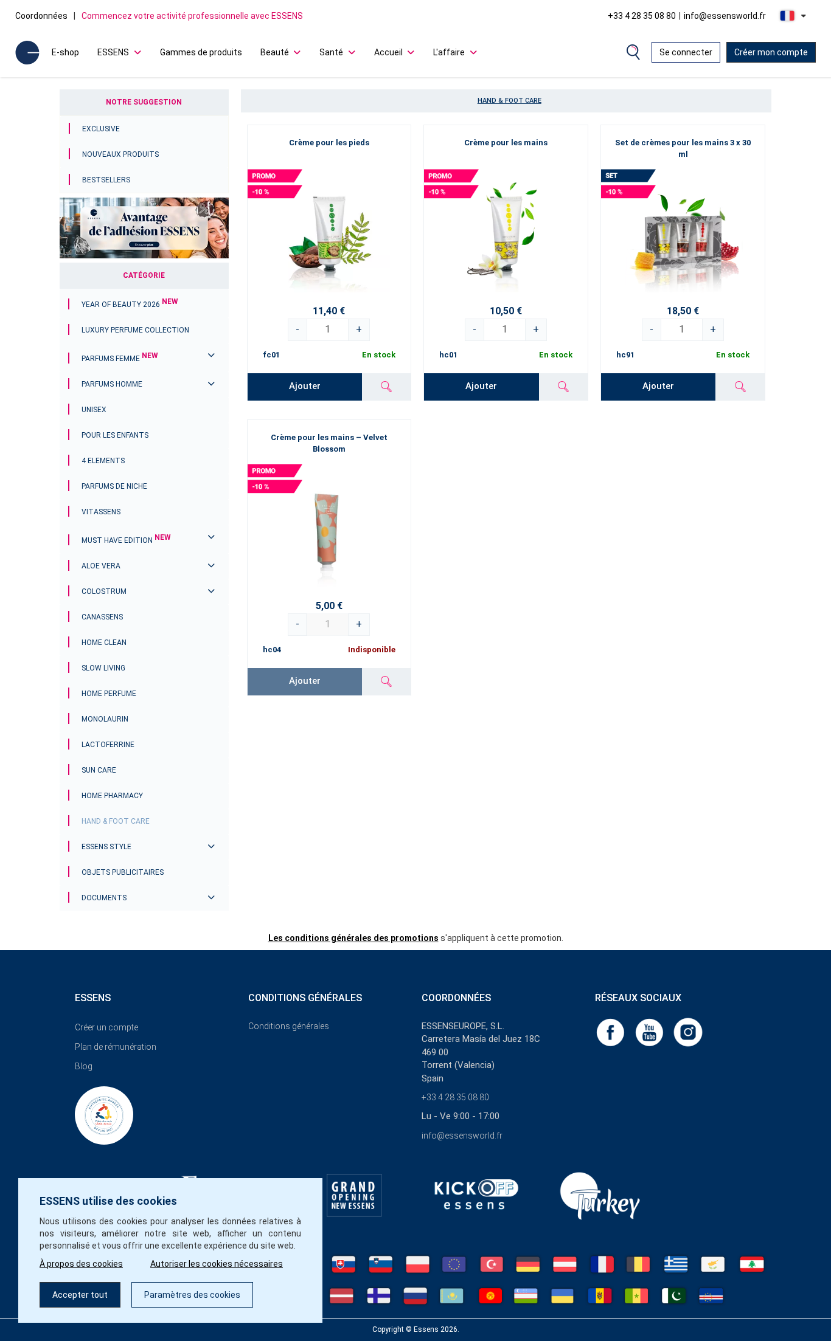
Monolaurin (105, 719)
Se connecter (685, 52)
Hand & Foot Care (116, 821)
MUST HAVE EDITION (126, 540)
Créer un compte (106, 1027)
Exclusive (101, 129)
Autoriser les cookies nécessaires (216, 1264)
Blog (83, 1066)
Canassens (102, 617)
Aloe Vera (101, 566)
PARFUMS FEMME (120, 358)
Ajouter (305, 386)
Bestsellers (106, 180)
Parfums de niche (114, 486)
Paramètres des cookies (192, 1295)
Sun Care (99, 770)
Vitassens (101, 512)
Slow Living (103, 668)
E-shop (65, 52)
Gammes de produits (201, 52)
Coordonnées (41, 16)
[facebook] (611, 1031)
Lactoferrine (108, 744)
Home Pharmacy (112, 795)
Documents (104, 898)
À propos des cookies (81, 1264)
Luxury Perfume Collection (135, 330)
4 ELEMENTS (103, 461)
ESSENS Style (106, 847)
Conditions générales (288, 1026)
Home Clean (104, 642)
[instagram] (688, 1031)
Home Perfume (109, 693)
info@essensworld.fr (725, 16)
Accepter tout (80, 1295)
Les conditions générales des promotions (353, 938)
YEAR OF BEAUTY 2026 (130, 304)
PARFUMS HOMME (112, 384)
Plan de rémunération (115, 1047)
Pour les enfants (115, 435)
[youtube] (650, 1031)
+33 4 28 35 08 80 (642, 16)
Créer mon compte (771, 52)
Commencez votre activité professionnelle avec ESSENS (192, 16)
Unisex (94, 409)
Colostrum (104, 591)
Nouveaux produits (120, 154)
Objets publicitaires (123, 872)
